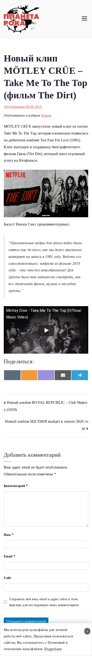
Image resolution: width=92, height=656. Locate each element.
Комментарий (16, 486)
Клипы (46, 115)
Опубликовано (23, 107)
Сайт (8, 578)
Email (9, 556)
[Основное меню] (84, 19)
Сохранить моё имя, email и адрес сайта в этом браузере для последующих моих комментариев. (44, 602)
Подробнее (53, 649)
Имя (8, 535)
